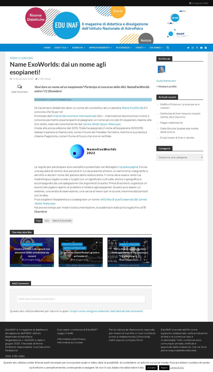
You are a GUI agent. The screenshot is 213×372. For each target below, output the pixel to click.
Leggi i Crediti (65, 333)
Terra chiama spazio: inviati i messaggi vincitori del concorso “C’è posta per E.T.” (129, 252)
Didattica (60, 47)
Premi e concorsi (21, 58)
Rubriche (77, 47)
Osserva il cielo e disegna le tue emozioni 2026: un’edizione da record (32, 252)
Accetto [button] (152, 367)
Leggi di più (177, 367)
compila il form (134, 340)
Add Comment (20, 92)
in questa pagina (127, 167)
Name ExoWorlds (132, 107)
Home (47, 47)
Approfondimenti (99, 47)
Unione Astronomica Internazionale (74, 116)
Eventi (139, 47)
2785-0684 (18, 356)
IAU (47, 220)
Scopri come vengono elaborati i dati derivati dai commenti (106, 311)
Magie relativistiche (171, 122)
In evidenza (123, 47)
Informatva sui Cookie (70, 342)
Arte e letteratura (74, 248)
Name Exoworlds (62, 220)
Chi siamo (155, 47)
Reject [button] (164, 367)
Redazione (11, 350)
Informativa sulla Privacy (71, 339)
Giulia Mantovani (166, 80)
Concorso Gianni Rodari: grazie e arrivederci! (80, 254)
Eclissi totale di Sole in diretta (177, 137)
